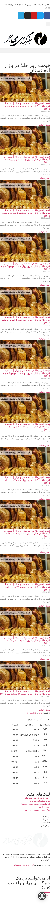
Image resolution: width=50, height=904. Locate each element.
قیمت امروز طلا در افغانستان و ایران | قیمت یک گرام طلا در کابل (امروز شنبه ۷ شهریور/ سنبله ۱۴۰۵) (27, 106)
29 (34, 713)
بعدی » (30, 713)
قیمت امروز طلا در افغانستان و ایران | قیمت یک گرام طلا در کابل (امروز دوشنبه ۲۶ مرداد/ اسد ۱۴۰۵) (27, 587)
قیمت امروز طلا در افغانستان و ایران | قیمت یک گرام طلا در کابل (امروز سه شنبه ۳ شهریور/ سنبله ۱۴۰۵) (25, 320)
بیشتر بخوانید (44, 125)
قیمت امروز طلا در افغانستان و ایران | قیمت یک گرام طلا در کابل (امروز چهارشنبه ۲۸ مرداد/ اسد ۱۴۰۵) (26, 480)
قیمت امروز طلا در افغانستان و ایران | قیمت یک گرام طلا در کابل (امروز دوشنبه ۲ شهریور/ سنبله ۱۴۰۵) (26, 373)
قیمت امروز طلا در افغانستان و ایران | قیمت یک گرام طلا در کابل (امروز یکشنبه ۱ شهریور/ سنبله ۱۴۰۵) (26, 427)
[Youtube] (34, 15)
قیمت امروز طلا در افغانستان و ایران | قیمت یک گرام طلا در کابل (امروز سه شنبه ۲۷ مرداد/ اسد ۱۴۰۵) (27, 533)
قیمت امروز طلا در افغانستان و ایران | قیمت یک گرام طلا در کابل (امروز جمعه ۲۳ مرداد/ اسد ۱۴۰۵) (25, 692)
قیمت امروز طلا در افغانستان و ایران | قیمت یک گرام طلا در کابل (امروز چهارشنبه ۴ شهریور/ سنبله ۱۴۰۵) (25, 266)
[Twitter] (40, 15)
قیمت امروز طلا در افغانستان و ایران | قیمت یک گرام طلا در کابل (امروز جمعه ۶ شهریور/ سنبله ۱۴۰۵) (27, 159)
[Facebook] (47, 15)
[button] (48, 24)
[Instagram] (27, 15)
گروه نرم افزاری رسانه (24, 865)
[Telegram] (21, 15)
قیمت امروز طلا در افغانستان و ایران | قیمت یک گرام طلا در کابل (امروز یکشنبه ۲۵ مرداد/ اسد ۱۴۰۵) (27, 640)
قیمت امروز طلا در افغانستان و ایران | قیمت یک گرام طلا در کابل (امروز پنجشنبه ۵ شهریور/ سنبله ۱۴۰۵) (26, 213)
